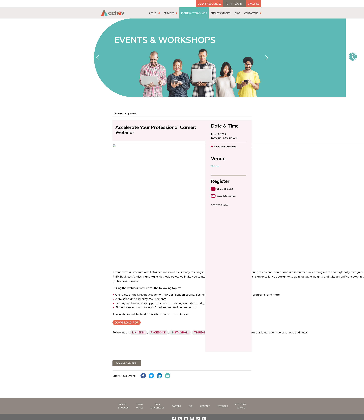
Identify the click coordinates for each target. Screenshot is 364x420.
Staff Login (234, 3)
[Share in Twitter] (151, 375)
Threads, (201, 332)
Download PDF (126, 322)
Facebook (158, 332)
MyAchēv (253, 3)
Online (215, 166)
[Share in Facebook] (143, 375)
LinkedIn (138, 332)
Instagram (180, 332)
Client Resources (209, 3)
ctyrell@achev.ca (226, 195)
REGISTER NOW (219, 205)
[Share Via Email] (167, 375)
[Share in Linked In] (159, 375)
